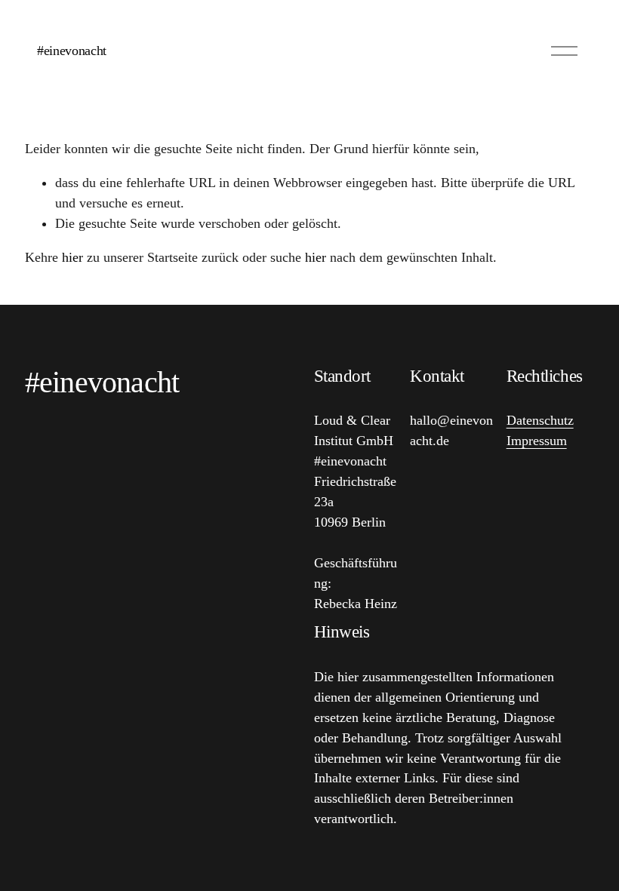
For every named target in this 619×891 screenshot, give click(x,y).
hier (72, 257)
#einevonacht (71, 50)
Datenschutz (540, 420)
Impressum (537, 440)
